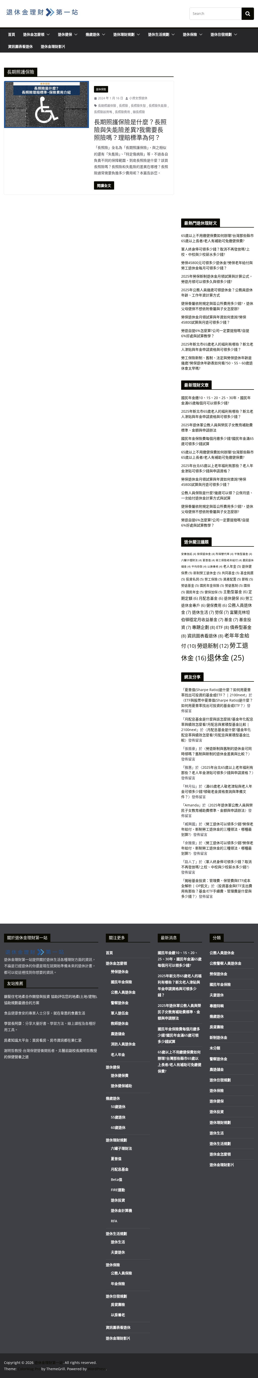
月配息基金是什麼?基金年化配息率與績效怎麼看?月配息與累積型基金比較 (216, 735)
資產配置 (232, 579)
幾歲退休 (93, 34)
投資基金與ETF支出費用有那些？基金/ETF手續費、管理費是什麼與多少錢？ (216, 891)
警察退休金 (119, 1002)
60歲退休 (118, 1127)
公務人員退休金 (123, 992)
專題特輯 (217, 1005)
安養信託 (188, 554)
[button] (47, 34)
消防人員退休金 (123, 1044)
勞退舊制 (234, 585)
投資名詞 (195, 579)
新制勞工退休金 (207, 573)
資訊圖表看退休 (20, 46)
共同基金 (230, 573)
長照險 (123, 106)
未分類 (215, 1048)
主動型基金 (235, 591)
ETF (222, 627)
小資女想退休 (138, 98)
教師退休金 (119, 1023)
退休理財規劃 (124, 34)
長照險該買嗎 (103, 112)
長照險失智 (138, 106)
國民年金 (195, 592)
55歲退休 (118, 1117)
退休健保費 (119, 1075)
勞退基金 (190, 585)
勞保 (222, 612)
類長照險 (139, 112)
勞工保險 (213, 579)
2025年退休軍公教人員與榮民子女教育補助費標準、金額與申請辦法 (179, 1011)
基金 (231, 619)
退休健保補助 (121, 1085)
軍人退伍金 (119, 1013)
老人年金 (232, 566)
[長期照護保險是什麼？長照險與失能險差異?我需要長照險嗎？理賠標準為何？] (46, 104)
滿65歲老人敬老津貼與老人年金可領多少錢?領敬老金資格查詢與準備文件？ (216, 791)
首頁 (11, 34)
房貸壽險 (118, 1304)
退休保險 (190, 34)
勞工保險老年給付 (229, 560)
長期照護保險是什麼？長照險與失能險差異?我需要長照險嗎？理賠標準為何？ (130, 130)
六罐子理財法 (191, 560)
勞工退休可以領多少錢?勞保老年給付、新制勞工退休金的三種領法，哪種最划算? (217, 829)
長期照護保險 (107, 106)
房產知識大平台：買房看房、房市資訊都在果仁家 (43, 1040)
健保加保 (213, 592)
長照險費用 (122, 112)
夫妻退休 (118, 1252)
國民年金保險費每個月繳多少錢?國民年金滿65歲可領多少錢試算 (179, 1035)
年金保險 (118, 1283)
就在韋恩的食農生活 (69, 1013)
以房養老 (214, 566)
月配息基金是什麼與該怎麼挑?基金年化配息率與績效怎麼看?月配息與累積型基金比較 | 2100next (217, 724)
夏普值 (209, 560)
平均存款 (198, 566)
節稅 (247, 579)
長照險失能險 (158, 106)
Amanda (192, 805)
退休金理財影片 (53, 46)
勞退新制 (213, 645)
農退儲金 (118, 1033)
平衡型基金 (243, 554)
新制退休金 (218, 1037)
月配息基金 (211, 598)
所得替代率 (224, 554)
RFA (114, 1221)
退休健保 (65, 34)
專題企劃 (203, 627)
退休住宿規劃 (221, 34)
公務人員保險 (121, 1273)
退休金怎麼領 (33, 34)
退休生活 (203, 612)
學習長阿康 (13, 1023)
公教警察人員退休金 (225, 963)
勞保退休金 (206, 554)
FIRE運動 (118, 1189)
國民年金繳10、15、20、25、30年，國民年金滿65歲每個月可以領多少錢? (180, 959)
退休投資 (118, 1200)
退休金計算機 (121, 1210)
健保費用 (216, 605)
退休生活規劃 (158, 34)
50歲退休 (118, 1106)
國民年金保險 (212, 585)
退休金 (225, 658)
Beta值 (116, 1179)
